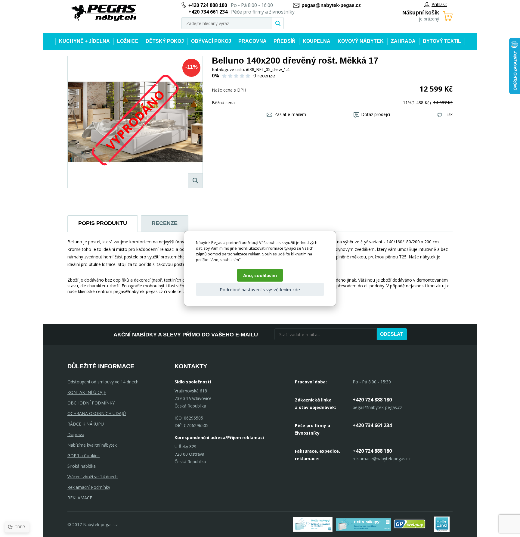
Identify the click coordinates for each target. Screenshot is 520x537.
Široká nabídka (81, 466)
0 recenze (264, 75)
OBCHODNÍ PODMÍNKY (91, 403)
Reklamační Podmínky (88, 487)
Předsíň (285, 41)
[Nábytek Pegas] (103, 13)
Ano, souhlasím (260, 275)
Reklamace (79, 498)
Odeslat (391, 334)
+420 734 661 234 (372, 425)
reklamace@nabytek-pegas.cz (381, 458)
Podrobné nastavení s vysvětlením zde (260, 289)
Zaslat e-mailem (290, 114)
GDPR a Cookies (83, 455)
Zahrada (403, 41)
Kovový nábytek (361, 41)
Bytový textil (442, 41)
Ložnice (127, 41)
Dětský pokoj (165, 41)
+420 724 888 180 (207, 5)
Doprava (75, 434)
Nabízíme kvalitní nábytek (92, 445)
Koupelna (316, 41)
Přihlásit (439, 4)
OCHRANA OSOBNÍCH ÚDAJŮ (96, 413)
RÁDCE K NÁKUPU (85, 424)
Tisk (449, 114)
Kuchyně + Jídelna (84, 41)
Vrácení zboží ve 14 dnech (92, 476)
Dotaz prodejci (375, 114)
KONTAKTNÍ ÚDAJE (86, 392)
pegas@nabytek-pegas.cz (331, 5)
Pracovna (252, 41)
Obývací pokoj (211, 41)
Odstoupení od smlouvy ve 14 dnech (102, 382)
